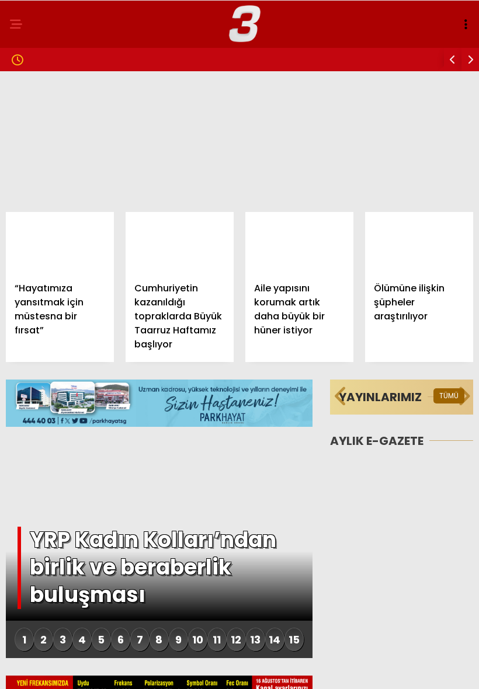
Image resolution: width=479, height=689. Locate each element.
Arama (370, 56)
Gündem (35, 96)
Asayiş (32, 237)
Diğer (29, 309)
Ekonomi (36, 190)
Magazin (36, 143)
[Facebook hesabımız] (68, 670)
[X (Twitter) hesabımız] (134, 670)
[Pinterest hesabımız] (267, 670)
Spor (29, 214)
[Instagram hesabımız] (200, 670)
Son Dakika (42, 120)
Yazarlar (39, 261)
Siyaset (34, 167)
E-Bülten (37, 285)
